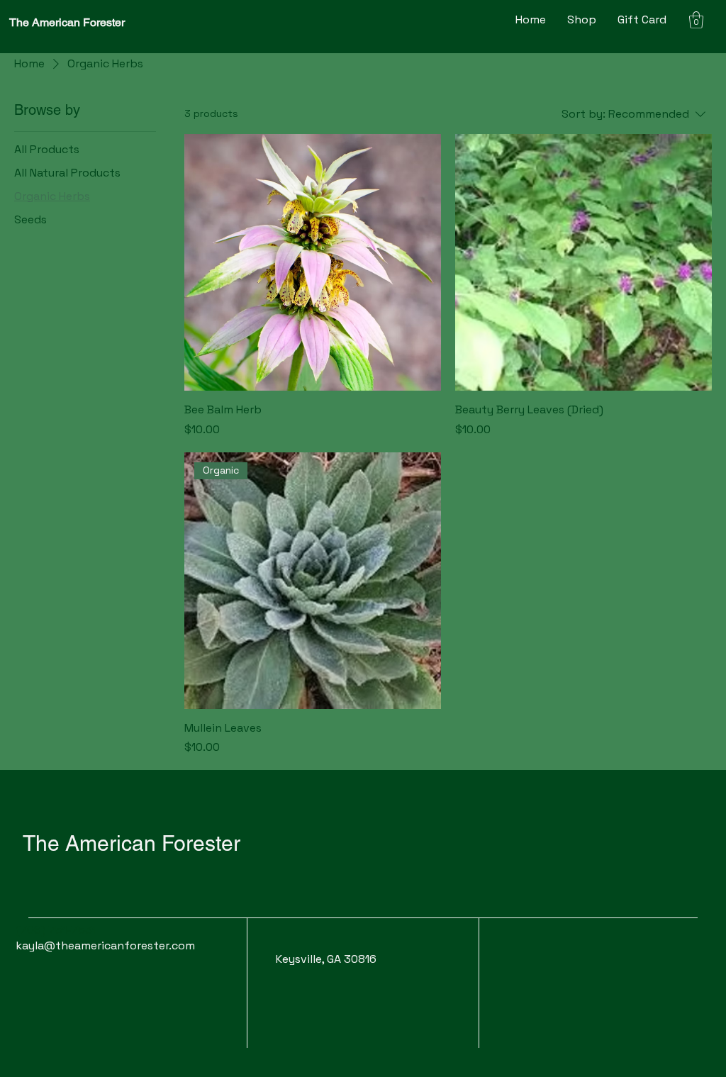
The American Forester (67, 22)
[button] (696, 19)
